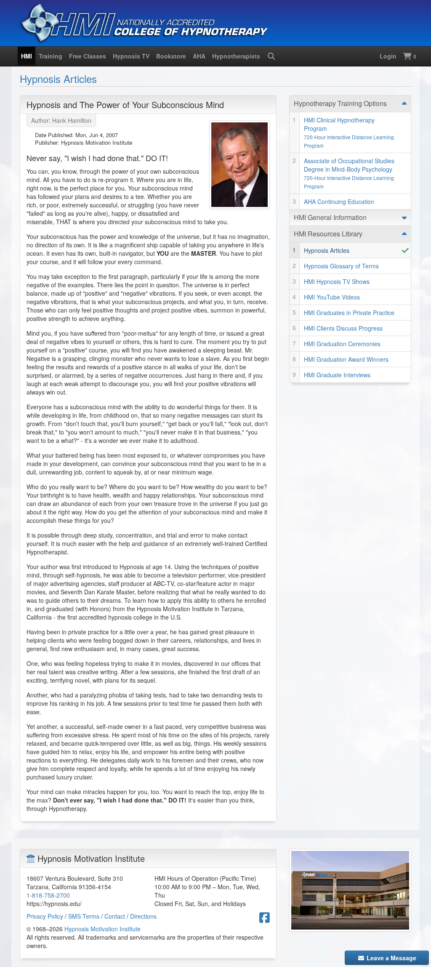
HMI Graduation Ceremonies (342, 343)
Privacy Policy (45, 916)
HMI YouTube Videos (332, 297)
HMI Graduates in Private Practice (349, 312)
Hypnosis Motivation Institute (102, 929)
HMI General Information (330, 217)
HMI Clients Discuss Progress (343, 328)
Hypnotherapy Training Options (340, 103)
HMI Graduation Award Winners (346, 359)
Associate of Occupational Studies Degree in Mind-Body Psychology (349, 173)
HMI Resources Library (328, 233)
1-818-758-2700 (48, 895)
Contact (114, 916)
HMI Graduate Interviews (337, 375)
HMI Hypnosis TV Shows (337, 281)
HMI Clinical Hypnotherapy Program (349, 132)
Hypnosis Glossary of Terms (341, 266)
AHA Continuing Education (339, 201)
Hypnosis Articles (58, 78)
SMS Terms (83, 916)
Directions (143, 916)
